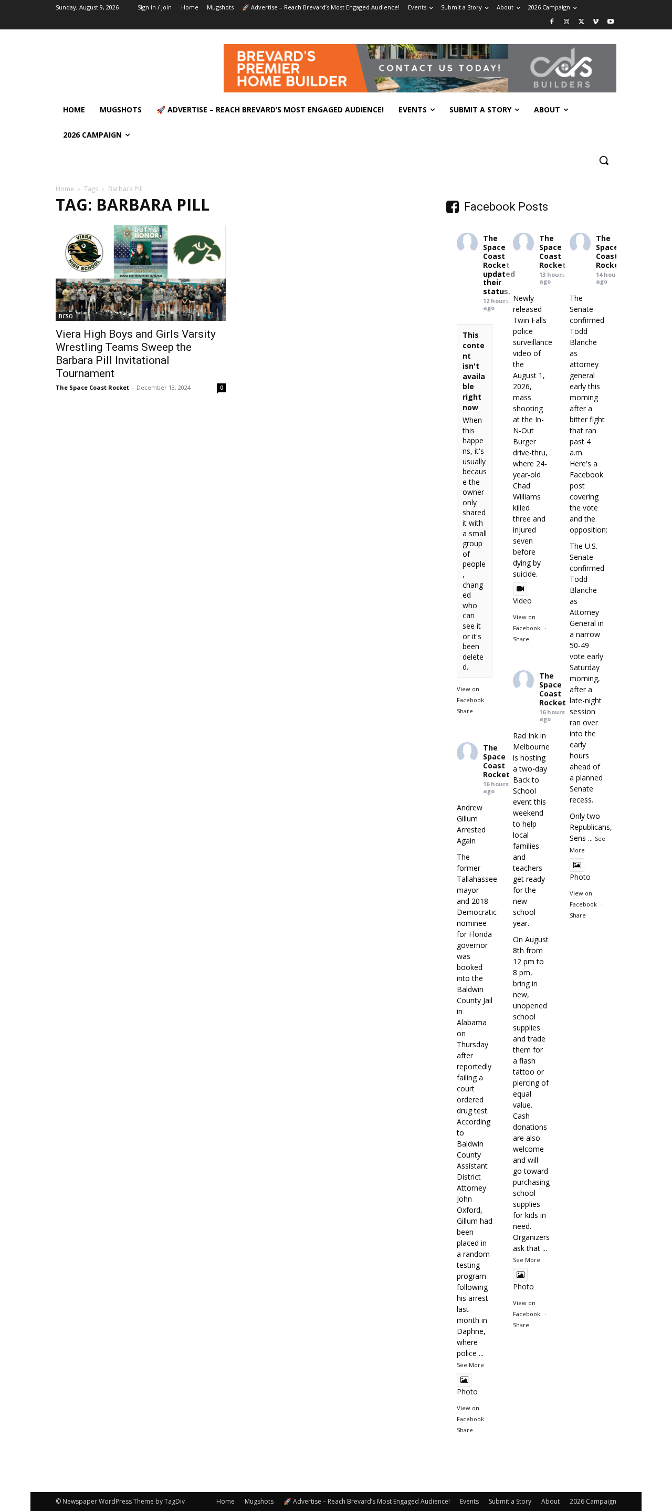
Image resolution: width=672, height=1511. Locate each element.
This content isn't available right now (474, 371)
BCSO (66, 316)
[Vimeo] (596, 22)
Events (469, 1501)
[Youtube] (610, 22)
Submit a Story (510, 1501)
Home (65, 188)
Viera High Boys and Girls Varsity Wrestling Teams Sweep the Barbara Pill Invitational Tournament (136, 354)
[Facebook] (552, 22)
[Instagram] (567, 22)
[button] (603, 160)
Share (465, 711)
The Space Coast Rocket (92, 387)
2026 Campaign (593, 1501)
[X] (581, 22)
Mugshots (259, 1501)
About (550, 1501)
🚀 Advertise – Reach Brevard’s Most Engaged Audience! (367, 1501)
